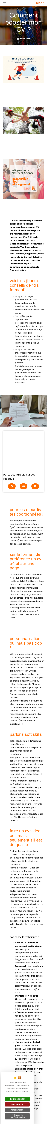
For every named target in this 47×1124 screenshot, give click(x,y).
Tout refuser (17, 1104)
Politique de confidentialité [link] (17, 1116)
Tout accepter (17, 1098)
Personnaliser (17, 1109)
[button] (4, 3)
